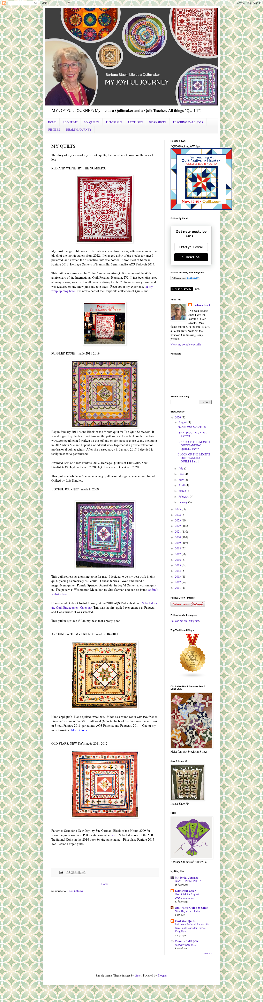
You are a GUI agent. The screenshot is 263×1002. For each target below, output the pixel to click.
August (183, 422)
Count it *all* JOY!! (188, 941)
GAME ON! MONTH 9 (192, 427)
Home (104, 884)
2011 (178, 588)
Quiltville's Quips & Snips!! (192, 907)
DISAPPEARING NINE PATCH (192, 434)
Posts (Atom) (75, 891)
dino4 (138, 975)
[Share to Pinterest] (84, 872)
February (184, 496)
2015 (178, 565)
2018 (178, 548)
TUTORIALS (114, 122)
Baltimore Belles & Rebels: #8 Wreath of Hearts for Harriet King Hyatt (192, 927)
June (182, 474)
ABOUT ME (70, 122)
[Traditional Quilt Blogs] (193, 677)
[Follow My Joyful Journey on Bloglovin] (185, 279)
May (182, 480)
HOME (52, 122)
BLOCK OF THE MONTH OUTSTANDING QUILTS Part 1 (194, 457)
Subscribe (191, 257)
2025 (178, 509)
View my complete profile (186, 344)
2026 (178, 417)
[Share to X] (76, 872)
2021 (178, 531)
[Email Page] (61, 872)
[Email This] (68, 872)
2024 (178, 515)
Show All (207, 953)
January (183, 502)
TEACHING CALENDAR (188, 122)
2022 (178, 526)
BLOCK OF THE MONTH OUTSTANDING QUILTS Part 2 (194, 445)
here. (114, 835)
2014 (178, 571)
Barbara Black (202, 305)
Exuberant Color (185, 890)
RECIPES (54, 129)
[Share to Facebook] (80, 872)
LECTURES (135, 122)
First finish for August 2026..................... (187, 895)
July (181, 468)
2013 (178, 576)
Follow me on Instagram (185, 621)
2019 (178, 543)
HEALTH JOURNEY (78, 129)
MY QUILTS (91, 122)
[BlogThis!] (72, 872)
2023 (178, 520)
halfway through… (185, 944)
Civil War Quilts (185, 921)
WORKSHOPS (157, 122)
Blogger (162, 975)
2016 (178, 560)
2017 (178, 554)
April (182, 485)
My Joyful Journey (186, 877)
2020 (178, 537)
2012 (178, 582)
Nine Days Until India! (188, 911)
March (183, 491)
